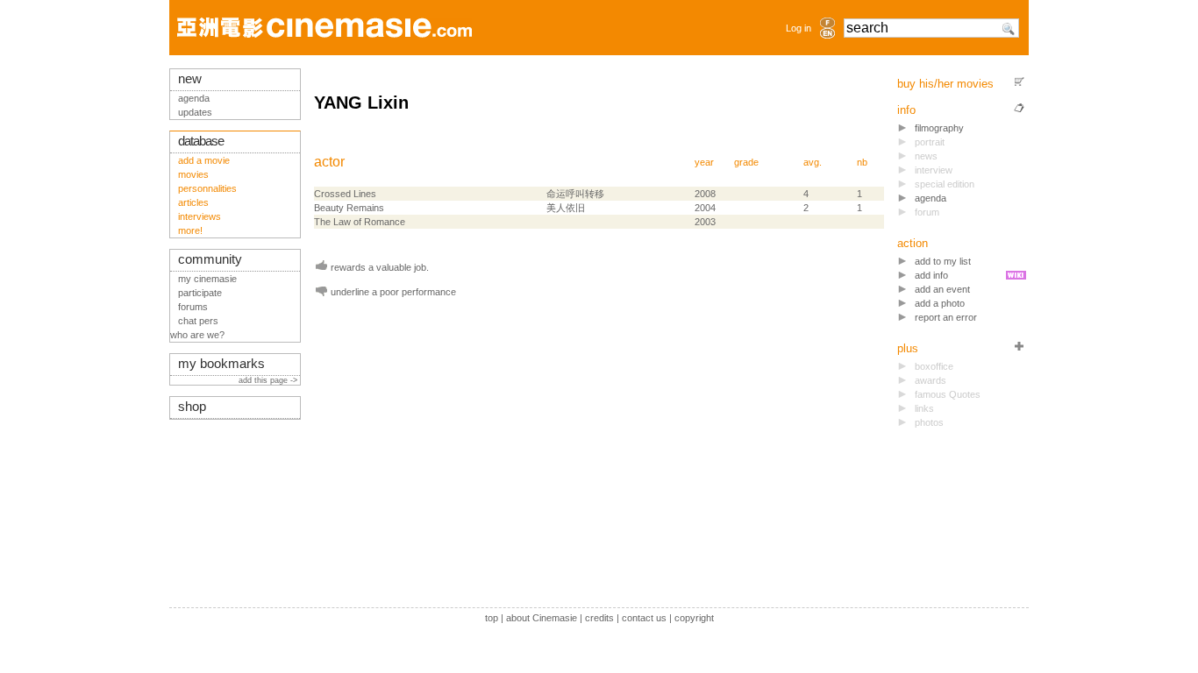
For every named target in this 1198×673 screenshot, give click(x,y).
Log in (798, 28)
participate (200, 292)
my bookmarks (221, 364)
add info (931, 275)
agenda (930, 198)
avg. (812, 162)
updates (195, 112)
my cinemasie (207, 278)
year (704, 162)
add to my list (943, 261)
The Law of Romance (359, 221)
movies (193, 174)
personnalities (207, 188)
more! (190, 230)
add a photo (940, 303)
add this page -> (269, 380)
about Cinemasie (541, 618)
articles (193, 202)
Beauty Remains (349, 207)
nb (862, 162)
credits (599, 618)
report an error (946, 317)
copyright (694, 618)
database (201, 141)
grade (746, 162)
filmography (939, 128)
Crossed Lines (345, 193)
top (491, 618)
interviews (199, 216)
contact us (644, 618)
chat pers (198, 320)
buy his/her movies (945, 83)
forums (193, 306)
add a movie (204, 160)
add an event (942, 289)
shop (192, 407)
